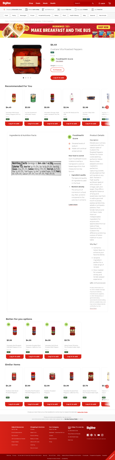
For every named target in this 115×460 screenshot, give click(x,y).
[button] (59, 61)
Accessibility (65, 458)
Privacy (14, 455)
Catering (32, 444)
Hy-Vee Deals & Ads (73, 430)
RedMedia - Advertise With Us (56, 432)
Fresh (6, 15)
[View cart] (109, 3)
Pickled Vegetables (48, 21)
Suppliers (104, 455)
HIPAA (58, 455)
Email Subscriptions (17, 432)
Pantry (14, 15)
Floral (64, 15)
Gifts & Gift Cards (34, 441)
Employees (85, 455)
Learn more (73, 204)
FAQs (50, 441)
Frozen (32, 15)
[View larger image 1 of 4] (27, 59)
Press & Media (15, 441)
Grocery (32, 429)
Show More (93, 308)
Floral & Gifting (34, 435)
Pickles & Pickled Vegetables (33, 21)
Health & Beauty (74, 15)
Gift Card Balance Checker (18, 438)
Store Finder (15, 444)
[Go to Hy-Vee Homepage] (7, 3)
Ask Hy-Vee (14, 429)
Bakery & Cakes (34, 438)
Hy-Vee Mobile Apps (73, 436)
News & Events (53, 438)
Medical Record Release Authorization (71, 455)
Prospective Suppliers (95, 455)
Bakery (56, 15)
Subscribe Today (82, 412)
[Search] (93, 3)
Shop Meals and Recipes (74, 433)
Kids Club (70, 440)
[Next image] (44, 59)
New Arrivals (102, 15)
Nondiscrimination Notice (53, 458)
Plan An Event (34, 448)
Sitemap (9, 455)
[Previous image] (10, 59)
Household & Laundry (44, 15)
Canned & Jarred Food (16, 21)
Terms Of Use (52, 455)
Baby (84, 15)
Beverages (23, 15)
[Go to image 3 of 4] (28, 78)
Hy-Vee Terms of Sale (71, 419)
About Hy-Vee (52, 429)
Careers (51, 435)
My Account (15, 435)
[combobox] (84, 3)
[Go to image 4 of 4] (30, 78)
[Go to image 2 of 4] (26, 78)
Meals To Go (33, 432)
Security (45, 455)
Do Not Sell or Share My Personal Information (30, 455)
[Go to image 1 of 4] (23, 78)
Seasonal (92, 15)
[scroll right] (107, 107)
